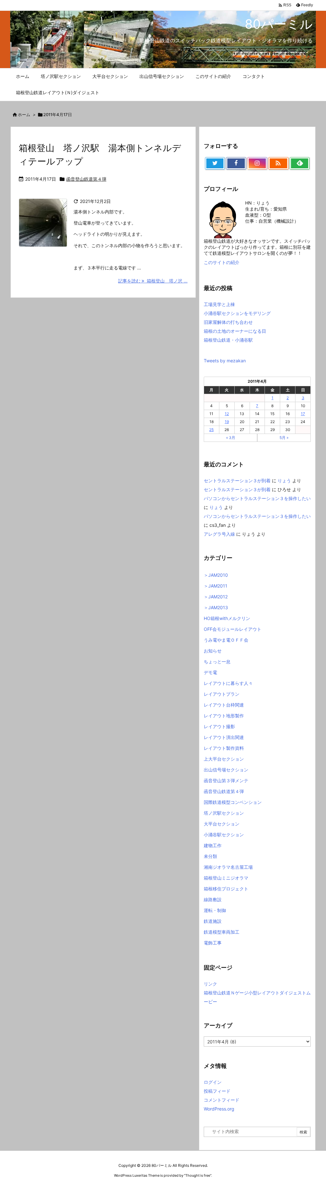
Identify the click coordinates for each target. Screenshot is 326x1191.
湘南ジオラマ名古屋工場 (228, 867)
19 (227, 421)
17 (303, 413)
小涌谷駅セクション (224, 834)
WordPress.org (219, 1108)
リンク (210, 983)
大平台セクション (221, 823)
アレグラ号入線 (219, 534)
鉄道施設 (213, 921)
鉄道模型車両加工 (221, 932)
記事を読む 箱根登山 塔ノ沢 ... (153, 280)
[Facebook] (235, 163)
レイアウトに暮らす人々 (228, 683)
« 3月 (230, 437)
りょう (284, 480)
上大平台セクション (224, 759)
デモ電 (210, 672)
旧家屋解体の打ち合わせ (228, 322)
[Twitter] (214, 163)
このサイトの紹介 (221, 262)
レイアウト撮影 (219, 726)
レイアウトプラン (221, 694)
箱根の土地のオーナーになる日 (235, 331)
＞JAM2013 (216, 607)
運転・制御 (215, 910)
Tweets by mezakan (225, 360)
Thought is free (197, 1175)
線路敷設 (213, 899)
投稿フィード (217, 1091)
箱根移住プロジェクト (226, 888)
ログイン (213, 1082)
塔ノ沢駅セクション (224, 813)
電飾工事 (213, 942)
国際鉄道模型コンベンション (233, 802)
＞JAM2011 (215, 586)
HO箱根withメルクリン (227, 618)
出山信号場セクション (226, 769)
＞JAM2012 (216, 596)
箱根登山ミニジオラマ (226, 878)
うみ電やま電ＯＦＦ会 (226, 640)
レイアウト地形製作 (224, 715)
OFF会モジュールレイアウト (232, 629)
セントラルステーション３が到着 (237, 480)
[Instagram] (257, 163)
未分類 (210, 856)
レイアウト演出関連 (224, 737)
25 (211, 429)
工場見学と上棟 (219, 304)
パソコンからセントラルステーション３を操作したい (257, 498)
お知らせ (213, 650)
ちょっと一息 (217, 661)
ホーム (24, 114)
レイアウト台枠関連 (224, 704)
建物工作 (213, 845)
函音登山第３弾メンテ (226, 780)
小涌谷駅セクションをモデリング (237, 313)
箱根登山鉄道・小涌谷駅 (228, 340)
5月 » (284, 437)
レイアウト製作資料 (224, 748)
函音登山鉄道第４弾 (86, 179)
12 (227, 413)
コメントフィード (221, 1100)
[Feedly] (299, 163)
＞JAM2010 (216, 575)
